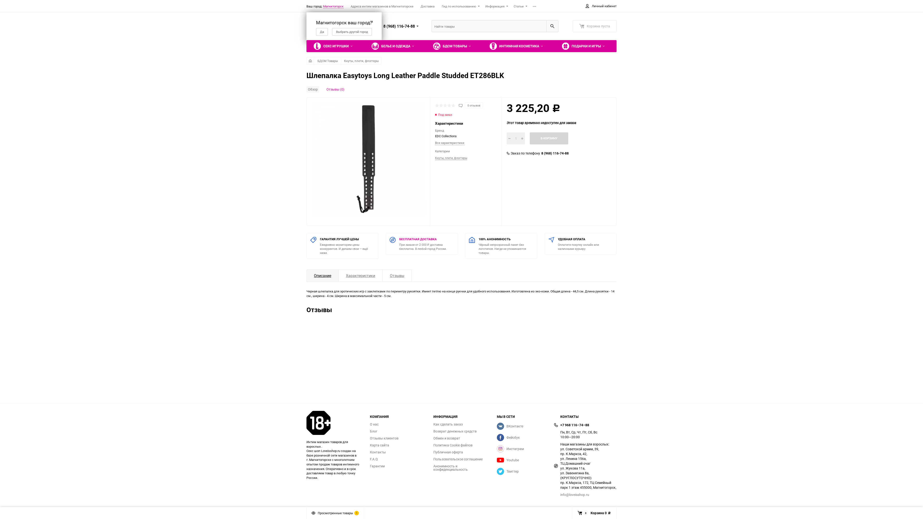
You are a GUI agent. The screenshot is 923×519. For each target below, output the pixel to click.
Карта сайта (379, 445)
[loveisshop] (334, 423)
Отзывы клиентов (384, 438)
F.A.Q (374, 459)
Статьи (519, 6)
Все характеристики (449, 143)
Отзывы (397, 275)
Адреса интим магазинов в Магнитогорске (382, 6)
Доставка (428, 6)
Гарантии (377, 466)
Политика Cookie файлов (453, 445)
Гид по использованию (459, 6)
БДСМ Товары (328, 61)
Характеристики (360, 275)
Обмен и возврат (446, 438)
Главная (310, 60)
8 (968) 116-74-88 (555, 153)
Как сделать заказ (448, 424)
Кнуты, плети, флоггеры (361, 61)
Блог (373, 431)
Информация (495, 6)
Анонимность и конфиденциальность (450, 467)
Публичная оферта (448, 452)
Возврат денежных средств (455, 431)
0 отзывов (474, 105)
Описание (322, 275)
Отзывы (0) (335, 89)
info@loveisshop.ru (574, 494)
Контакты (378, 452)
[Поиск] (552, 26)
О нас (374, 424)
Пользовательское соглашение (458, 459)
